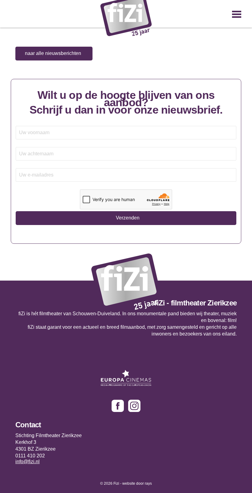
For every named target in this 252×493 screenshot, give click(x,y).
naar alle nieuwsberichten (53, 53)
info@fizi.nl (27, 461)
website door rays (137, 483)
